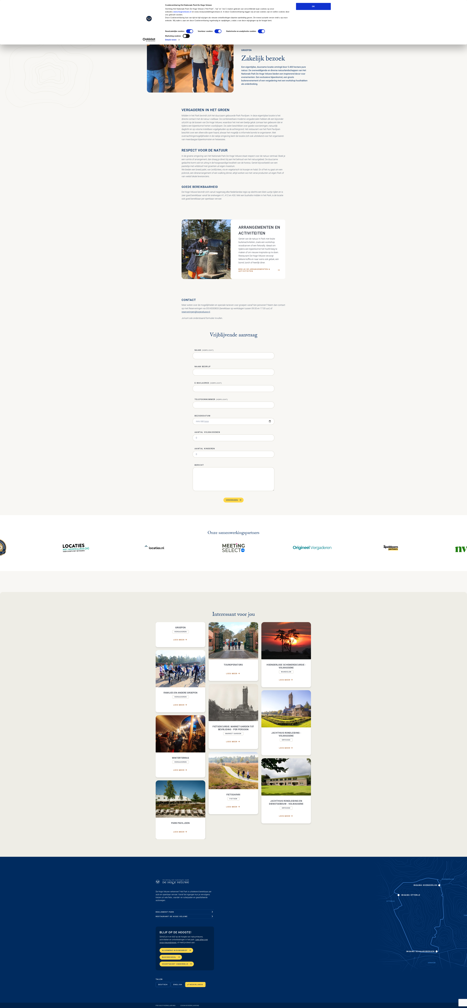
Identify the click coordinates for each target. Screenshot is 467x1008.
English (177, 985)
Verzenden (232, 500)
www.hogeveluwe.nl (182, 12)
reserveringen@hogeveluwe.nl (196, 312)
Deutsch (163, 985)
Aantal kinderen (205, 449)
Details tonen (170, 40)
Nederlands (196, 985)
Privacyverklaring (166, 1005)
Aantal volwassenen (207, 432)
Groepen (246, 50)
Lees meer (178, 640)
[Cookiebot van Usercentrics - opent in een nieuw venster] (149, 40)
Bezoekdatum (202, 416)
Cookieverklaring (189, 1005)
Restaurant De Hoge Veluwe (172, 916)
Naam (204, 350)
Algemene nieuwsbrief (175, 950)
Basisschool (169, 957)
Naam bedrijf (203, 366)
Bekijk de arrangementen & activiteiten (254, 270)
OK (313, 6)
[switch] (218, 31)
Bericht (199, 465)
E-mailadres (208, 383)
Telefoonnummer (211, 399)
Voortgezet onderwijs (175, 964)
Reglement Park (165, 912)
